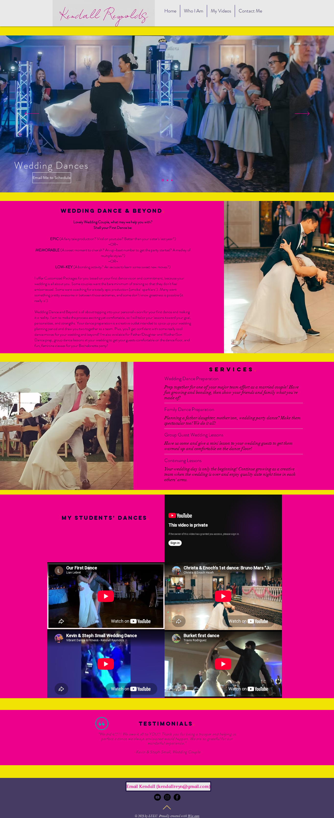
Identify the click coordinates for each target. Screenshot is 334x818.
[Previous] (31, 113)
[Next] (302, 113)
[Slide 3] (172, 180)
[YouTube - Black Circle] (157, 797)
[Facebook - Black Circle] (177, 797)
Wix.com (194, 816)
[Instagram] (167, 797)
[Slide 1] (163, 180)
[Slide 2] (167, 180)
